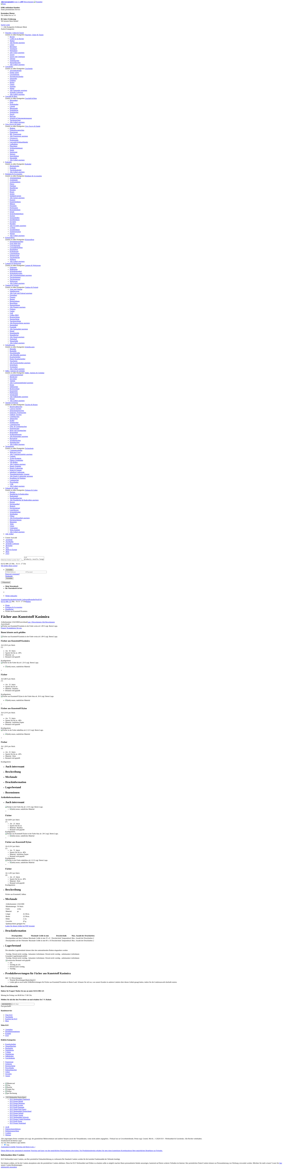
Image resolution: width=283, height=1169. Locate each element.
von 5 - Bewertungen (17, 2)
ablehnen (4, 1167)
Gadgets (12, 456)
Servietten (13, 379)
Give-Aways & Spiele (13, 124)
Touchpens (13, 361)
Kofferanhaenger (16, 434)
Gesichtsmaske (15, 245)
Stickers (12, 154)
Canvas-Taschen (15, 409)
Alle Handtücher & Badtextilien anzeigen (24, 500)
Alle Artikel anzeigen (17, 65)
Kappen (12, 200)
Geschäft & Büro (11, 96)
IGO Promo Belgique (17, 1103)
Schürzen (8, 1064)
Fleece (12, 184)
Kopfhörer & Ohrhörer (18, 478)
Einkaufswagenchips (17, 130)
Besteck (12, 506)
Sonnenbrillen (14, 218)
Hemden (13, 190)
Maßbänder (14, 269)
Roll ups (13, 116)
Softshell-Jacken (15, 196)
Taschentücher (15, 257)
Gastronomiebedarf (16, 375)
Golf (11, 313)
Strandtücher (14, 335)
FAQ (7, 554)
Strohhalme (14, 514)
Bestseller (8, 546)
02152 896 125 (6, 601)
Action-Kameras (15, 458)
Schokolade (14, 395)
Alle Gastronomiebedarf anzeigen (21, 383)
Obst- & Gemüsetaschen (18, 426)
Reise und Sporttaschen (18, 430)
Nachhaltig (9, 542)
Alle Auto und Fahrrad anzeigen (21, 293)
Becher (12, 37)
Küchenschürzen (15, 520)
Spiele (12, 150)
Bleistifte (13, 349)
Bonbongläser (14, 389)
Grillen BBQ (14, 315)
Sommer (13, 86)
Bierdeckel (13, 377)
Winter (12, 88)
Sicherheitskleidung (16, 214)
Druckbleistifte (15, 353)
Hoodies (13, 224)
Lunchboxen (14, 510)
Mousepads (14, 108)
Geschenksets (14, 74)
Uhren (12, 526)
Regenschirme (15, 317)
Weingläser (13, 51)
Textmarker (14, 367)
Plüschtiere (13, 146)
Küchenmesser (15, 508)
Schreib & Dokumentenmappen (21, 118)
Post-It (12, 114)
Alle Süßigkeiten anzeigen (19, 397)
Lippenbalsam (15, 253)
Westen (12, 234)
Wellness (13, 259)
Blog (7, 552)
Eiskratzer (13, 267)
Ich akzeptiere (12, 1167)
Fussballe (13, 327)
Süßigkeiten (14, 387)
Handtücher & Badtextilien (19, 494)
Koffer (12, 420)
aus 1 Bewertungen (41, 622)
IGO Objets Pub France (18, 1109)
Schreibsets (14, 365)
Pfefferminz (14, 393)
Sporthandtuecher (16, 498)
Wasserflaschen (15, 63)
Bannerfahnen (15, 301)
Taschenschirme (15, 321)
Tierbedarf (13, 339)
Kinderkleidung (15, 202)
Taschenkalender (15, 170)
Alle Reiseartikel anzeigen (19, 436)
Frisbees (12, 309)
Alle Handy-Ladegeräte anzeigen (21, 476)
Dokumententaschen (17, 411)
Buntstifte (13, 351)
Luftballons (14, 144)
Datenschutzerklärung (13, 1129)
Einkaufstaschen (11, 1070)
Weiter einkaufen (11, 596)
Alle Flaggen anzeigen (17, 307)
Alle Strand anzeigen (17, 337)
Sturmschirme (14, 319)
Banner (12, 299)
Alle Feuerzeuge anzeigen (19, 136)
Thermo (12, 59)
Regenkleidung (15, 210)
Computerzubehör (16, 450)
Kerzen (12, 502)
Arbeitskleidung (15, 178)
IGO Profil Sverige (16, 1105)
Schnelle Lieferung (16, 92)
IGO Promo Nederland (18, 1123)
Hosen (12, 192)
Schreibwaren (10, 345)
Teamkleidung (15, 230)
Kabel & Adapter (16, 470)
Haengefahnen (15, 305)
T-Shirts (12, 228)
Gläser (12, 45)
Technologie (9, 446)
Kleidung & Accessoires (13, 174)
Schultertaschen (15, 440)
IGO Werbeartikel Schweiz (19, 1117)
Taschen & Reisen (11, 403)
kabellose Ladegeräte (17, 472)
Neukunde (9, 576)
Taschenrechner (15, 120)
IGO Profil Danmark (17, 1107)
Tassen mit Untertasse (17, 57)
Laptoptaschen (15, 424)
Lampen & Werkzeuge (13, 263)
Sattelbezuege (14, 291)
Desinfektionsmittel (16, 242)
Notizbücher (14, 112)
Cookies (8, 1133)
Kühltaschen (14, 422)
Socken (12, 216)
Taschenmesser (15, 279)
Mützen (12, 204)
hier (280, 1163)
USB (11, 484)
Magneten (13, 522)
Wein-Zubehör (15, 530)
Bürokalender (14, 166)
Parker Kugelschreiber (17, 359)
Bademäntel (14, 496)
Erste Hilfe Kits (15, 243)
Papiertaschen (14, 428)
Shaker (12, 41)
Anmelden (9, 570)
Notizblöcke (14, 110)
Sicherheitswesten (16, 273)
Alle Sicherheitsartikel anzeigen (21, 275)
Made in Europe (11, 550)
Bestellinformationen (12, 1031)
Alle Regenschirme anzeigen (20, 323)
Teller (12, 524)
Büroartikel (14, 100)
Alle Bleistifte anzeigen (18, 355)
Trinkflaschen (14, 61)
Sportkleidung (15, 220)
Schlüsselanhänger (16, 148)
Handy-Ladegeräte (16, 468)
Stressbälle (13, 158)
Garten (12, 311)
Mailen (28, 601)
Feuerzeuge (14, 132)
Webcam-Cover (15, 452)
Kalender (8, 162)
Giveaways (14, 138)
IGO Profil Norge (16, 1121)
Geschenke (9, 67)
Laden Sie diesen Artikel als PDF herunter (20, 926)
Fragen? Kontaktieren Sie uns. (11, 628)
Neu (7, 548)
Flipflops (13, 186)
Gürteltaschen (14, 417)
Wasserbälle (14, 341)
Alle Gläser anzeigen (17, 53)
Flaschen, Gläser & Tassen (14, 33)
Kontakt (8, 1033)
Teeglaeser (13, 49)
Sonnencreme (14, 255)
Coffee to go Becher (17, 39)
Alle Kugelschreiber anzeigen (20, 363)
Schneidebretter (15, 512)
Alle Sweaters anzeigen (18, 226)
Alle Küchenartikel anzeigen (20, 518)
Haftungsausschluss (12, 1131)
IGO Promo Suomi (16, 1115)
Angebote (8, 540)
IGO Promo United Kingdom (20, 1119)
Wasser (12, 399)
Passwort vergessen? (12, 574)
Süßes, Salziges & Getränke (15, 371)
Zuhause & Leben (11, 488)
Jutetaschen (14, 418)
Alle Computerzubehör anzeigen (21, 454)
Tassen (12, 55)
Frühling (13, 80)
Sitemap (8, 1135)
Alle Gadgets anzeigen (18, 464)
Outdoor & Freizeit (12, 285)
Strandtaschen (14, 442)
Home (7, 605)
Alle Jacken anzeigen (17, 198)
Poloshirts (13, 206)
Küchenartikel (15, 504)
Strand (12, 331)
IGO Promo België (16, 1101)
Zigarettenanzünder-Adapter (19, 474)
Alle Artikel (9, 534)
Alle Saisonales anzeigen (18, 90)
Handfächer (14, 188)
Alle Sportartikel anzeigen (19, 329)
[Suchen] (23, 560)
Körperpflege (10, 238)
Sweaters (13, 222)
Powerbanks (14, 482)
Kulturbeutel (14, 251)
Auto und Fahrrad (16, 289)
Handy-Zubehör (15, 466)
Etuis (11, 102)
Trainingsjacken (15, 232)
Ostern (12, 84)
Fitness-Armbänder (16, 460)
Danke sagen (14, 72)
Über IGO (8, 1015)
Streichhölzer (14, 156)
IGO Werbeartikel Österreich (20, 1099)
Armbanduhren (15, 182)
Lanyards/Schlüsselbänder (19, 142)
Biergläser (13, 47)
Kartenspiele (14, 140)
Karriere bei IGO (11, 1019)
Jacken (12, 194)
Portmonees (14, 208)
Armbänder (14, 180)
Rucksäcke (13, 438)
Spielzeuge (13, 152)
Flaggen (12, 297)
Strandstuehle (14, 333)
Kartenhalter (14, 104)
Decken (12, 492)
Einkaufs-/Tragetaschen (18, 413)
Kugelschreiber (15, 357)
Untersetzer (14, 528)
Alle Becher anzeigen (17, 43)
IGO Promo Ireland (16, 1113)
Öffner (12, 516)
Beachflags (13, 303)
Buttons (12, 128)
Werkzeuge (14, 281)
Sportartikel (14, 325)
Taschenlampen (15, 277)
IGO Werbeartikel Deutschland (16, 1097)
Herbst (12, 82)
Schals (12, 212)
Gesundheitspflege (16, 247)
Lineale (12, 106)
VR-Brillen (14, 462)
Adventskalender (16, 70)
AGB (7, 1127)
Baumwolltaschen (16, 407)
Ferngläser (13, 295)
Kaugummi (14, 391)
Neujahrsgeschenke (16, 76)
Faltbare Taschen (16, 415)
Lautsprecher (14, 480)
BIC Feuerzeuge (15, 134)
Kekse (12, 385)
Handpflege (14, 249)
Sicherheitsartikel (16, 271)
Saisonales (13, 78)
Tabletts (12, 381)
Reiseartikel (14, 432)
